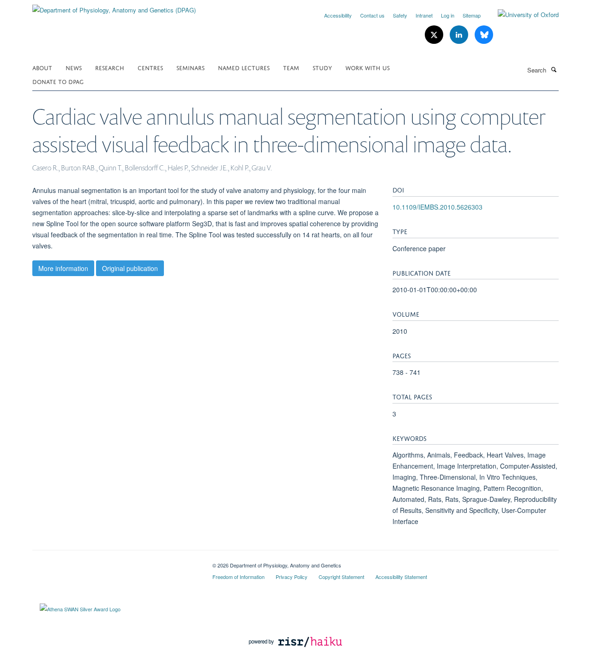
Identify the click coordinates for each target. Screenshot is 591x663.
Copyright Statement (341, 576)
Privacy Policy (292, 576)
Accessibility (338, 15)
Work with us (367, 67)
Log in (447, 15)
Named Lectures (244, 67)
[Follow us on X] (435, 34)
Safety (400, 15)
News (74, 67)
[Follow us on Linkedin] (460, 34)
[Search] (554, 69)
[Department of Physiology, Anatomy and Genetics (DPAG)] (114, 6)
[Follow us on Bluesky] (484, 34)
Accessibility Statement (401, 576)
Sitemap (472, 15)
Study (322, 67)
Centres (150, 67)
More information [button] (63, 268)
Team (291, 67)
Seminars (190, 67)
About (42, 67)
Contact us (372, 15)
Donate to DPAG (58, 81)
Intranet (424, 15)
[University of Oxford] (521, 14)
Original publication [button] (130, 268)
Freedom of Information (238, 576)
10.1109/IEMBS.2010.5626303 (437, 206)
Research (109, 67)
